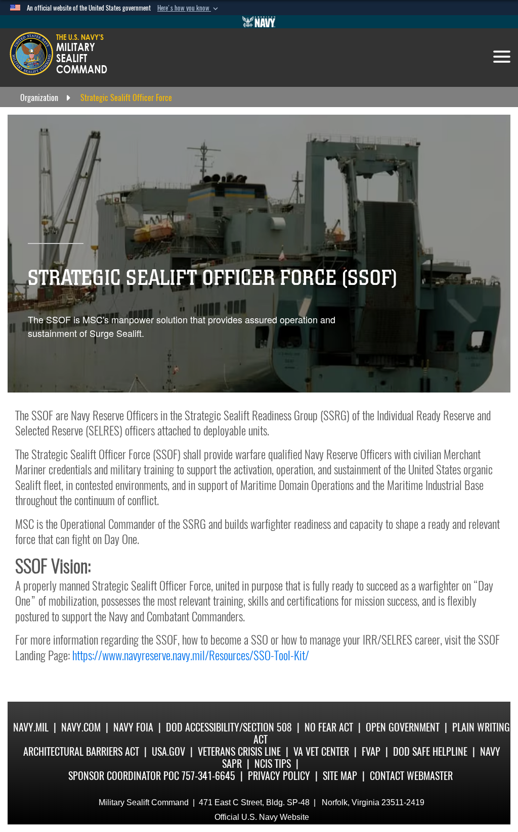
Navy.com (81, 727)
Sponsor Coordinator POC (123, 775)
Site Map (340, 775)
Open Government (403, 727)
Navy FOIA (133, 727)
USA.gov (168, 751)
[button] (188, 8)
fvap (371, 751)
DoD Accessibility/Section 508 (229, 727)
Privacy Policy (279, 775)
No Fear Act (329, 727)
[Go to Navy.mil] (259, 21)
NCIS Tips (272, 763)
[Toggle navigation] (502, 56)
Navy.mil (31, 727)
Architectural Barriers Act (81, 751)
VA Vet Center (321, 751)
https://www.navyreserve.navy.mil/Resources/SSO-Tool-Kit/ (190, 655)
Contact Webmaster (411, 775)
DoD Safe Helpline (430, 751)
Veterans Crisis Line (239, 751)
